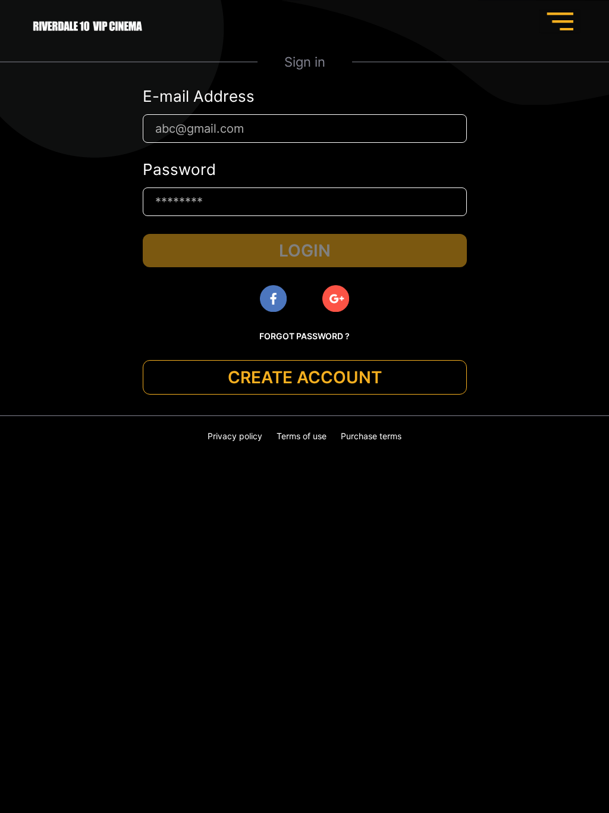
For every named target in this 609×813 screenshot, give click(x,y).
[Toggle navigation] (560, 21)
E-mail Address (199, 96)
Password (179, 170)
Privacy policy (235, 436)
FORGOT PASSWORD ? (304, 336)
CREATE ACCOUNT (305, 377)
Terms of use (302, 436)
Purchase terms (371, 436)
